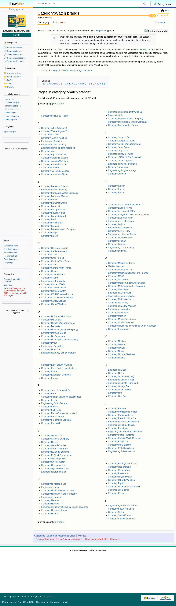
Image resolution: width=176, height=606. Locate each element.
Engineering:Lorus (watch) (121, 247)
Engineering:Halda (50, 487)
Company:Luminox (117, 251)
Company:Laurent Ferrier (120, 218)
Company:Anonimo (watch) (54, 158)
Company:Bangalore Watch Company (59, 193)
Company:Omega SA (118, 386)
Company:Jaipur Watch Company (124, 144)
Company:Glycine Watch (53, 462)
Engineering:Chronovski (53, 281)
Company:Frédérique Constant (56, 420)
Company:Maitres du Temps (121, 263)
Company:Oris (115, 393)
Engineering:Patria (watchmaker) (124, 422)
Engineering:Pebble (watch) (121, 425)
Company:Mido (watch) (119, 299)
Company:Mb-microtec (119, 279)
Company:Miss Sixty (118, 302)
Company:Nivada (116, 348)
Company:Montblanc (118, 312)
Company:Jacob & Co (119, 137)
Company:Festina (49, 407)
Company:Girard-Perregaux (54, 448)
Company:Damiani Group (53, 333)
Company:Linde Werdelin (120, 237)
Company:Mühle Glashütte (121, 322)
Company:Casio (49, 254)
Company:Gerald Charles (53, 445)
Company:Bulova (49, 236)
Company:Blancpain (51, 206)
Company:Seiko (116, 512)
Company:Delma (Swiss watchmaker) (59, 339)
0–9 (49, 84)
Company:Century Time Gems (56, 261)
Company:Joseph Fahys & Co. (56, 390)
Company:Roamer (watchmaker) (124, 486)
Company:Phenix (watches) (121, 435)
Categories (39, 536)
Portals (16, 35)
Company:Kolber (116, 186)
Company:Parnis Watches (120, 415)
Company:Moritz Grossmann (122, 319)
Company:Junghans (118, 167)
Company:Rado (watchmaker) (122, 463)
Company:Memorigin (118, 289)
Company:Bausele (50, 199)
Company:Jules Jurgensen (121, 160)
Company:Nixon (116, 351)
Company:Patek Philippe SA (122, 418)
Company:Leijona (116, 224)
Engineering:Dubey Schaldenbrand (58, 353)
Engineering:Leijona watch (121, 227)
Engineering (102, 30)
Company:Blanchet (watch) (54, 203)
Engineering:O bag (117, 370)
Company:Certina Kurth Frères (56, 268)
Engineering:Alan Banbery (54, 190)
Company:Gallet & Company (55, 439)
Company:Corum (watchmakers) (57, 297)
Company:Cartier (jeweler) (54, 251)
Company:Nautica (117, 341)
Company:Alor (48, 151)
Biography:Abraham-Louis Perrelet (125, 431)
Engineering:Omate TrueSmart (123, 383)
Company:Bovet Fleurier (53, 213)
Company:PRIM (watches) (121, 448)
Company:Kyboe (116, 192)
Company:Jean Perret (118, 147)
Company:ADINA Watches (54, 138)
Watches (82, 536)
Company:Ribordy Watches (121, 480)
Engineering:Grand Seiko (53, 472)
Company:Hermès (50, 504)
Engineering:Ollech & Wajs (121, 380)
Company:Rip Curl (117, 483)
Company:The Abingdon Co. (55, 131)
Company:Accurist (50, 134)
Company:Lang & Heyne (120, 208)
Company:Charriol (50, 278)
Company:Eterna (49, 378)
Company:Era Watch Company (56, 375)
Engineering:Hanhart (51, 497)
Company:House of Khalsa (54, 510)
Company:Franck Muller (119, 329)
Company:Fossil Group (52, 416)
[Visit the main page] (16, 21)
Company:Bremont (50, 226)
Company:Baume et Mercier (54, 196)
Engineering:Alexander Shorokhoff (58, 148)
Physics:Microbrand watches (122, 296)
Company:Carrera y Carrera (54, 248)
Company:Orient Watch (119, 389)
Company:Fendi (49, 400)
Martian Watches (116, 266)
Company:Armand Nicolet (53, 164)
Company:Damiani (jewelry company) (59, 329)
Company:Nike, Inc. (117, 344)
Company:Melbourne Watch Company (126, 286)
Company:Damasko (51, 326)
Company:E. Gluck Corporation (56, 455)
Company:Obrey (116, 373)
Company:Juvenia (117, 174)
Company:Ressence (118, 473)
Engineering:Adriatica (51, 141)
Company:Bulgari (49, 232)
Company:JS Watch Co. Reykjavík (124, 157)
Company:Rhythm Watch (120, 477)
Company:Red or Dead (119, 467)
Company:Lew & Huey (119, 231)
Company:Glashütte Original (55, 452)
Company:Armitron (50, 167)
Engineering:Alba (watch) (53, 144)
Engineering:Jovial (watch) (121, 154)
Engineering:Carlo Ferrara (54, 403)
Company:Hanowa (50, 500)
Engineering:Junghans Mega (122, 170)
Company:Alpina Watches (53, 154)
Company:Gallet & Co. (52, 435)
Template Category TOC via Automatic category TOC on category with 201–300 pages (77, 539)
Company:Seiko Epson (119, 515)
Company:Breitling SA (52, 223)
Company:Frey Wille (51, 423)
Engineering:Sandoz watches (122, 505)
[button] (156, 31)
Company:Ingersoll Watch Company (125, 118)
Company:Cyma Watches (53, 304)
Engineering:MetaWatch (119, 293)
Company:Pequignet (118, 428)
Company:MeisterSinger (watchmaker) (126, 283)
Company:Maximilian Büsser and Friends (128, 273)
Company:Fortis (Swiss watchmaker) (59, 413)
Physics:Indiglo (115, 115)
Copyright (54, 602)
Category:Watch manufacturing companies (71, 70)
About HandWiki (26, 602)
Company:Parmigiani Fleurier (122, 412)
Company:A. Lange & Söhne (122, 211)
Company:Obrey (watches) (121, 376)
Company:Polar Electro (119, 445)
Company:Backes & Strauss (54, 186)
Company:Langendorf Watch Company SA (128, 214)
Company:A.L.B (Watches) (54, 128)
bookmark (163, 15)
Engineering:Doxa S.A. (52, 346)
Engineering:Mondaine (119, 309)
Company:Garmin (49, 442)
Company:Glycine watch (53, 465)
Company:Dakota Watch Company (58, 323)
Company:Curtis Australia (53, 301)
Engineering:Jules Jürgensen (122, 164)
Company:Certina (49, 264)
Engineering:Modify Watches (122, 306)
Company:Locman (117, 241)
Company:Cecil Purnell (52, 258)
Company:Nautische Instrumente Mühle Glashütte (132, 326)
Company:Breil (48, 219)
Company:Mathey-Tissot (120, 269)
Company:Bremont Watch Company (58, 229)
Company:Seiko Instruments (122, 519)
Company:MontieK (117, 316)
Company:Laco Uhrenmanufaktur (124, 204)
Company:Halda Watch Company (57, 490)
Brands (143, 49)
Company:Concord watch (53, 287)
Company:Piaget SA (118, 441)
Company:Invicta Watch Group (123, 125)
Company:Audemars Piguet (54, 174)
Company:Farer (48, 393)
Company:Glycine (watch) (53, 458)
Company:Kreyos (116, 189)
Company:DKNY (49, 343)
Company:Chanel (49, 271)
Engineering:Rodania (118, 490)
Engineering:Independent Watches (125, 112)
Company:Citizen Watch (53, 284)
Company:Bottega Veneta (53, 209)
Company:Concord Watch (53, 291)
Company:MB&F (116, 276)
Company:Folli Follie (51, 410)
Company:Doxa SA (50, 349)
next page (59, 104)
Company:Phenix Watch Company (125, 438)
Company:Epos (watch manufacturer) (59, 368)
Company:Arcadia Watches (54, 161)
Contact (65, 602)
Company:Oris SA (117, 396)
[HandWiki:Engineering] (146, 31)
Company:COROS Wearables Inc (57, 294)
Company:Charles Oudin (53, 274)
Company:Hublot (49, 513)
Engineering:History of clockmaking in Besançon (64, 507)
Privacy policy (9, 602)
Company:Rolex (116, 493)
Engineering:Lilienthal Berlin (122, 234)
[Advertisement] (16, 193)
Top (43, 84)
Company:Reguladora (119, 470)
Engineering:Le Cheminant (121, 221)
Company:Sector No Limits (121, 509)
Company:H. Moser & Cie (53, 484)
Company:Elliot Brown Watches (56, 365)
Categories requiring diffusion (61, 536)
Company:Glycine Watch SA (55, 468)
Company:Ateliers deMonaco (55, 171)
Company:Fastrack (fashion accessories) (61, 397)
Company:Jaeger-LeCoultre (121, 141)
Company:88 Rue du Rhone (54, 116)
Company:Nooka (116, 358)
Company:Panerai (117, 408)
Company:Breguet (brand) (53, 216)
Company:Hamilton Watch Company (59, 494)
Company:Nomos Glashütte (121, 354)
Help (167, 10)
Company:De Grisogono (53, 336)
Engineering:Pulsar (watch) (121, 451)
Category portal (16, 9)
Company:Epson (49, 371)
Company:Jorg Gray (118, 150)
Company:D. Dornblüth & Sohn (56, 316)
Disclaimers (42, 602)
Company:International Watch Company (127, 122)
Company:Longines (117, 244)
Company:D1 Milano (51, 320)
